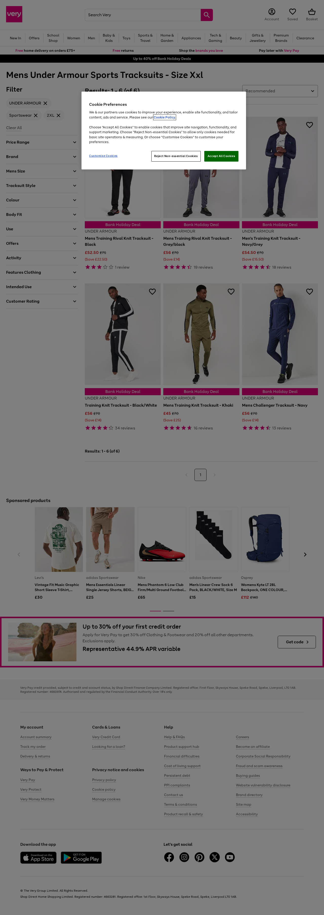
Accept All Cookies (221, 156)
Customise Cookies (103, 156)
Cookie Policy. (165, 117)
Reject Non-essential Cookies (176, 156)
